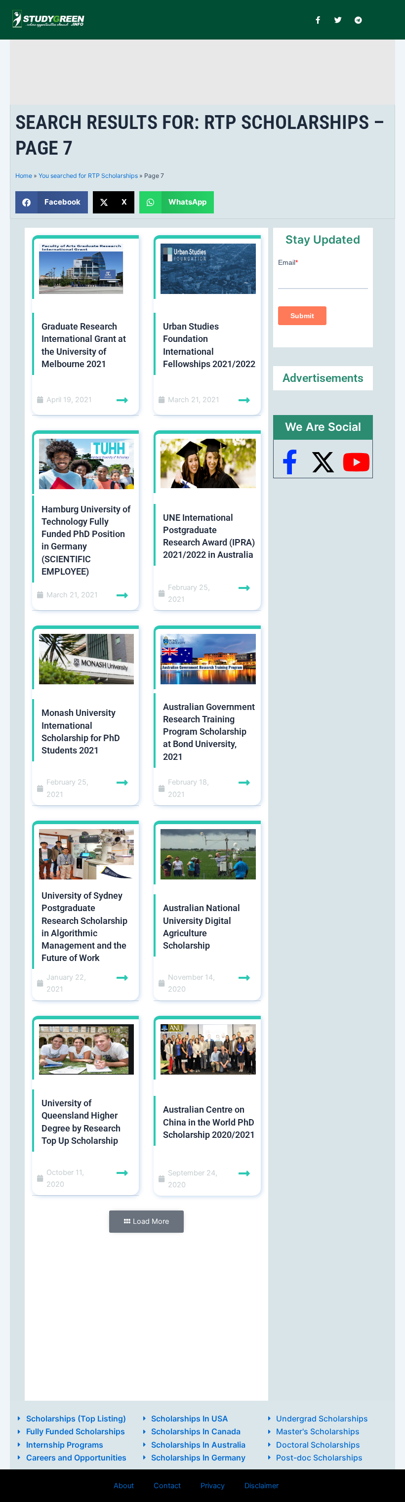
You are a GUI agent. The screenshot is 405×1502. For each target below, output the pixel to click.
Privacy (213, 1485)
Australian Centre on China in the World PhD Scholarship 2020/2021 (209, 1121)
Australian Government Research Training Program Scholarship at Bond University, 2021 (209, 732)
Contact (167, 1485)
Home (23, 175)
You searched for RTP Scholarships (88, 175)
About (124, 1485)
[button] (51, 202)
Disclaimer (261, 1485)
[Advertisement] (202, 70)
